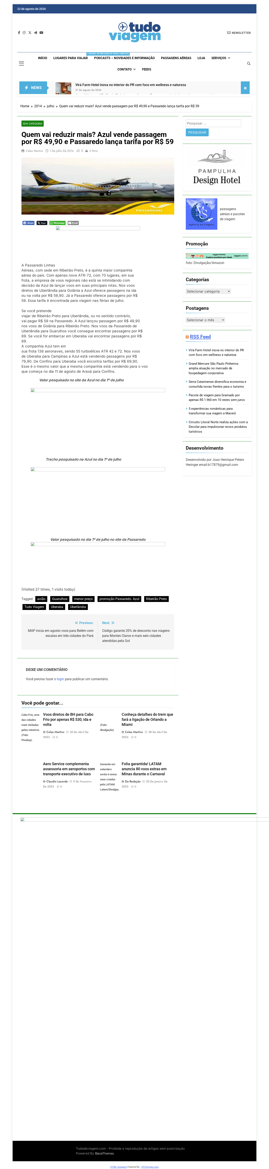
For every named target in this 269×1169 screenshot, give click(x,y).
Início (42, 58)
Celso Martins (34, 151)
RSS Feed (200, 337)
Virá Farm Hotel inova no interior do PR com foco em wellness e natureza (130, 85)
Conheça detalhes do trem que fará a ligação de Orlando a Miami (147, 719)
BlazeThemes (104, 1153)
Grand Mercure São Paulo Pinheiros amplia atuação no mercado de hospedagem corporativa (214, 368)
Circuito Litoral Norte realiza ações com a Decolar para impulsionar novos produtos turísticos (218, 426)
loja (201, 58)
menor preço (83, 599)
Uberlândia (78, 607)
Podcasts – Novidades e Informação (124, 58)
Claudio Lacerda (57, 781)
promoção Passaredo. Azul (119, 599)
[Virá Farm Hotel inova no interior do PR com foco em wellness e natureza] (63, 90)
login (60, 679)
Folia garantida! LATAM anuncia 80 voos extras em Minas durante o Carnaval (144, 769)
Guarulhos (59, 599)
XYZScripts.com (150, 1167)
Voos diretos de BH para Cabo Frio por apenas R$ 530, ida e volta (68, 719)
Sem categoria (32, 123)
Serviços (218, 58)
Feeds (146, 69)
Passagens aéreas (176, 58)
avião (41, 599)
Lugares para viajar (72, 56)
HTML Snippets (118, 1167)
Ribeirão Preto (156, 599)
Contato (124, 69)
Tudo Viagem (34, 607)
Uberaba (57, 607)
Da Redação (133, 781)
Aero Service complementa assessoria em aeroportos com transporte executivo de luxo (69, 769)
